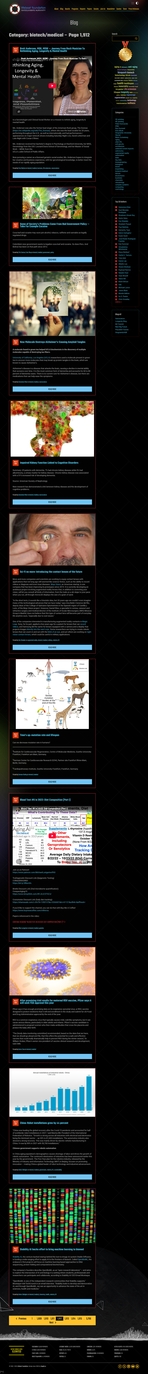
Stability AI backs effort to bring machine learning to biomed (52, 1249)
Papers (89, 9)
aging (116, 67)
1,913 (67, 1319)
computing (119, 187)
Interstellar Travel (133, 87)
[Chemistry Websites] (125, 51)
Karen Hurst (123, 236)
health (47, 1294)
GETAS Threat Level (16, 1351)
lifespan (117, 92)
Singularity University (123, 133)
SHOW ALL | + (118, 302)
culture (133, 78)
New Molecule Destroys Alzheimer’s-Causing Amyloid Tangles (52, 342)
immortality (123, 86)
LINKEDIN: (89, 1346)
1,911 (52, 1319)
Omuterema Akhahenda (123, 248)
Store (125, 9)
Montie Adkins (124, 293)
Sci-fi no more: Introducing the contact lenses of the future (51, 572)
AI (120, 67)
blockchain (134, 75)
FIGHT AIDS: (35, 1353)
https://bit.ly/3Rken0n (22, 883)
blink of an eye (54, 632)
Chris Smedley (124, 299)
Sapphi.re (43, 1366)
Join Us (102, 9)
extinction (125, 80)
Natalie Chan (123, 273)
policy (52, 252)
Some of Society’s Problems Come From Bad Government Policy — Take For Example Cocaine (54, 225)
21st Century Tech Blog (25, 252)
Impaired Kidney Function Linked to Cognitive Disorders (49, 463)
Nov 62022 (15, 50)
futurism (135, 80)
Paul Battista (22, 168)
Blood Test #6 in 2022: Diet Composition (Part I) (45, 800)
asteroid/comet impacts (124, 149)
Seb (120, 285)
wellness (131, 103)
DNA (117, 126)
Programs (75, 9)
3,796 (88, 1319)
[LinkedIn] (128, 1366)
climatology (119, 182)
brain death (117, 78)
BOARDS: (116, 1350)
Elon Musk (119, 131)
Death (136, 78)
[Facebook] (120, 1366)
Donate (96, 9)
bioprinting (119, 169)
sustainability (58, 1170)
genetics (41, 928)
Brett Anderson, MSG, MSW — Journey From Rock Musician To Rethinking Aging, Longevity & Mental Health (52, 49)
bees (117, 158)
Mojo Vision (56, 584)
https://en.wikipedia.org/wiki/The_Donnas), (31, 130)
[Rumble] (137, 1366)
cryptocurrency (127, 78)
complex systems (122, 185)
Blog (61, 9)
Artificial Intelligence (122, 70)
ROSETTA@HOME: (37, 1356)
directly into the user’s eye (38, 629)
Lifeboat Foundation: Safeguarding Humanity (27, 9)
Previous (22, 1319)
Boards (67, 9)
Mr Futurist (119, 324)
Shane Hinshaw (125, 267)
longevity (125, 92)
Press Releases (133, 9)
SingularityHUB (121, 332)
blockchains (119, 176)
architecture (119, 146)
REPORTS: (62, 1353)
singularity (134, 98)
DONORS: (89, 1350)
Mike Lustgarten (23, 928)
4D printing (119, 122)
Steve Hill (122, 279)
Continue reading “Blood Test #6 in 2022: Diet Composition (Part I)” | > (39, 922)
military (50, 640)
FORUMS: (89, 1356)
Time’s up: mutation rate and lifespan (39, 735)
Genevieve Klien (23, 382)
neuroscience (55, 168)
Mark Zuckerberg (121, 137)
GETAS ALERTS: (118, 1346)
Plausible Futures (121, 330)
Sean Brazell (123, 276)
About (56, 9)
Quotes (118, 9)
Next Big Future (121, 327)
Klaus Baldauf (124, 252)
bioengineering (121, 162)
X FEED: (34, 1350)
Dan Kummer (124, 244)
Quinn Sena (22, 1049)
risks (131, 98)
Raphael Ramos (125, 270)
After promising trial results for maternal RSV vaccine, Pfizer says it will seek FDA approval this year (55, 1001)
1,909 (39, 1319)
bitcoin (128, 75)
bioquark (122, 72)
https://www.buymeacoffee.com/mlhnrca (31, 910)
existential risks (119, 80)
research (127, 98)
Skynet (117, 135)
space (117, 100)
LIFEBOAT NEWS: (64, 1346)
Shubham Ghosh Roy (127, 215)
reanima (123, 95)
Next (51, 1322)
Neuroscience (135, 92)
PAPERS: (61, 1356)
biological (119, 164)
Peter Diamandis (121, 124)
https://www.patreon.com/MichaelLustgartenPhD (34, 872)
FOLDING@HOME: (92, 1353)
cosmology (119, 189)
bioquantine (131, 70)
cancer (122, 78)
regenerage (130, 95)
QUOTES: (116, 1356)
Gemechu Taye (124, 230)
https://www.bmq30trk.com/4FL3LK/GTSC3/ (32, 894)
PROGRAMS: (117, 1353)
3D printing (119, 119)
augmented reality (32, 640)
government (46, 252)
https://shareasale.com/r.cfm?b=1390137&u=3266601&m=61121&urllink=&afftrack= (49, 902)
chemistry (42, 1294)
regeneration (120, 97)
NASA (131, 93)
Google (115, 84)
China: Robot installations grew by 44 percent (44, 1123)
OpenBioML (83, 1259)
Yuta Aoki (122, 258)
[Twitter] (124, 1366)
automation (119, 155)
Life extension (130, 89)
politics (118, 95)
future (130, 80)
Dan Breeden (22, 640)
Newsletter (111, 9)
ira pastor (119, 89)
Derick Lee (122, 261)
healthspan (129, 83)
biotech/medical (32, 168)
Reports (82, 9)
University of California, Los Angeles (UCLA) (31, 357)
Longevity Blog (121, 321)
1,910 (46, 1319)
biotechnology (120, 75)
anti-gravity (119, 144)
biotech (130, 72)
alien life (118, 142)
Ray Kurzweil (120, 128)
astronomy (119, 151)
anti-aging (132, 67)
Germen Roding (23, 774)
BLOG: (61, 1350)
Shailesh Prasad (125, 224)
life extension (47, 168)
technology (131, 100)
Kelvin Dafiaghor (23, 1170)
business (39, 168)
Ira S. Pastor (123, 296)
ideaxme (116, 87)
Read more (52, 175)
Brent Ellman (123, 282)
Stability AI (17, 1257)
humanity (136, 84)
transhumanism (121, 103)
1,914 (73, 1319)
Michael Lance (124, 288)
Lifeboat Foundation (22, 1366)
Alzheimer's (125, 67)
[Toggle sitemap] (132, 3)
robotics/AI (56, 640)
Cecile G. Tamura (125, 255)
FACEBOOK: (35, 1346)
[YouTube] (133, 1366)
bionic (117, 167)
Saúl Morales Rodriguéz (124, 211)
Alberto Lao (123, 264)
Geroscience (120, 319)
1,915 (80, 1319)
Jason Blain (123, 290)
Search (136, 38)
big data (118, 160)
